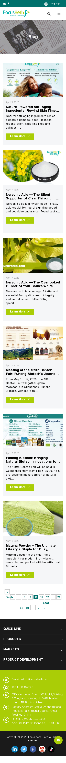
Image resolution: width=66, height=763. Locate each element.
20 (58, 597)
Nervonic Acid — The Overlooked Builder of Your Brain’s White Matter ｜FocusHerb (33, 284)
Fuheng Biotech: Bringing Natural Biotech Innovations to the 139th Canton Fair (31, 460)
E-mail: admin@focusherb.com (30, 679)
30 (21, 608)
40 (27, 608)
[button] (49, 14)
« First (8, 592)
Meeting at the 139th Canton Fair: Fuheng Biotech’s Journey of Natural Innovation (31, 372)
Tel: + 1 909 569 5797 (25, 687)
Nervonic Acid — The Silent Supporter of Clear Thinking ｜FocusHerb (31, 197)
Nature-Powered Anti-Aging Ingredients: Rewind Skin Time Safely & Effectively (31, 109)
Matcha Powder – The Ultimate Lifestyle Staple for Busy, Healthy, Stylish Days (31, 548)
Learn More (18, 136)
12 (47, 597)
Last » (45, 603)
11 (41, 597)
